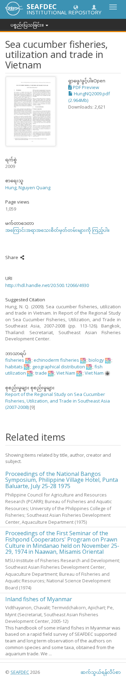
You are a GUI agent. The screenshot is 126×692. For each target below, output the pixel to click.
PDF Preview (85, 87)
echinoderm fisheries (56, 360)
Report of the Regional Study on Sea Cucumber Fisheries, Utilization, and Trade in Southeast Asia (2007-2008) (57, 400)
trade (41, 373)
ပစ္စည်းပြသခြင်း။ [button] (27, 25)
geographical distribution (58, 366)
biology (96, 360)
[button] (76, 7)
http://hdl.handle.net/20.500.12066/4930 (47, 285)
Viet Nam (65, 373)
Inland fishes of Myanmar (38, 599)
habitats (14, 366)
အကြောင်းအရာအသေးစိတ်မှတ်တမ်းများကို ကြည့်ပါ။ (57, 230)
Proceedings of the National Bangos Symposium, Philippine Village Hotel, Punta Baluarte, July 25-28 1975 (61, 480)
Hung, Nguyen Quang (27, 187)
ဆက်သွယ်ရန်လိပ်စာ (100, 672)
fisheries (14, 360)
